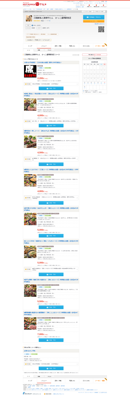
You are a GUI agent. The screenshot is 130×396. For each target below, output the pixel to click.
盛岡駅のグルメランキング (80, 389)
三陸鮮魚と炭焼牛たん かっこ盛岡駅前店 (63, 9)
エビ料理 (46, 388)
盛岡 (106, 1)
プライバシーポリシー (89, 392)
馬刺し (42, 388)
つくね (71, 388)
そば (60, 388)
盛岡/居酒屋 (52, 385)
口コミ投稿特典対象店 (52, 34)
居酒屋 (33, 28)
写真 (72, 46)
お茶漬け (37, 388)
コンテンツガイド (89, 3)
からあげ (33, 388)
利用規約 (96, 392)
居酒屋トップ (46, 385)
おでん (63, 388)
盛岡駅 (51, 9)
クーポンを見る (93, 21)
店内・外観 (58, 46)
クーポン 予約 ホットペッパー (101, 3)
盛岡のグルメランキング (58, 389)
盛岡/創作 (58, 385)
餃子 (74, 388)
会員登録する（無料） (80, 6)
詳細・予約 (52, 88)
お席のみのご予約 (29, 350)
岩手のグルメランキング (36, 389)
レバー (67, 388)
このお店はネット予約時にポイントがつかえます (38, 40)
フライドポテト (55, 388)
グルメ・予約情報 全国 (37, 9)
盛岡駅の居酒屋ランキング (92, 389)
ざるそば (82, 388)
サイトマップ (81, 392)
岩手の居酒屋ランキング (47, 389)
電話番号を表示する (99, 24)
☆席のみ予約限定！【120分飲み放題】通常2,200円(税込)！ (43, 62)
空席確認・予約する (95, 17)
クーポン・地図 (100, 46)
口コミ (86, 46)
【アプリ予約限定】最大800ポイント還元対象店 (35, 34)
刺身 (50, 388)
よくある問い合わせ (79, 3)
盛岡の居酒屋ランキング (69, 389)
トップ (30, 46)
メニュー (44, 46)
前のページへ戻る (27, 9)
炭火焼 (78, 388)
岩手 (44, 9)
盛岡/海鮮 (63, 385)
